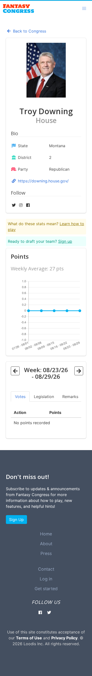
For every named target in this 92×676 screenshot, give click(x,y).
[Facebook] (28, 205)
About (46, 543)
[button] (84, 8)
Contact (46, 569)
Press (46, 553)
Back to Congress (29, 31)
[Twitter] (14, 205)
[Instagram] (21, 205)
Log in (46, 578)
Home (46, 533)
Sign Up (16, 519)
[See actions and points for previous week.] (15, 370)
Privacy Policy (64, 637)
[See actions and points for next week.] (78, 370)
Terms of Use (29, 637)
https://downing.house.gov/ (43, 180)
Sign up (65, 241)
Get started (46, 588)
